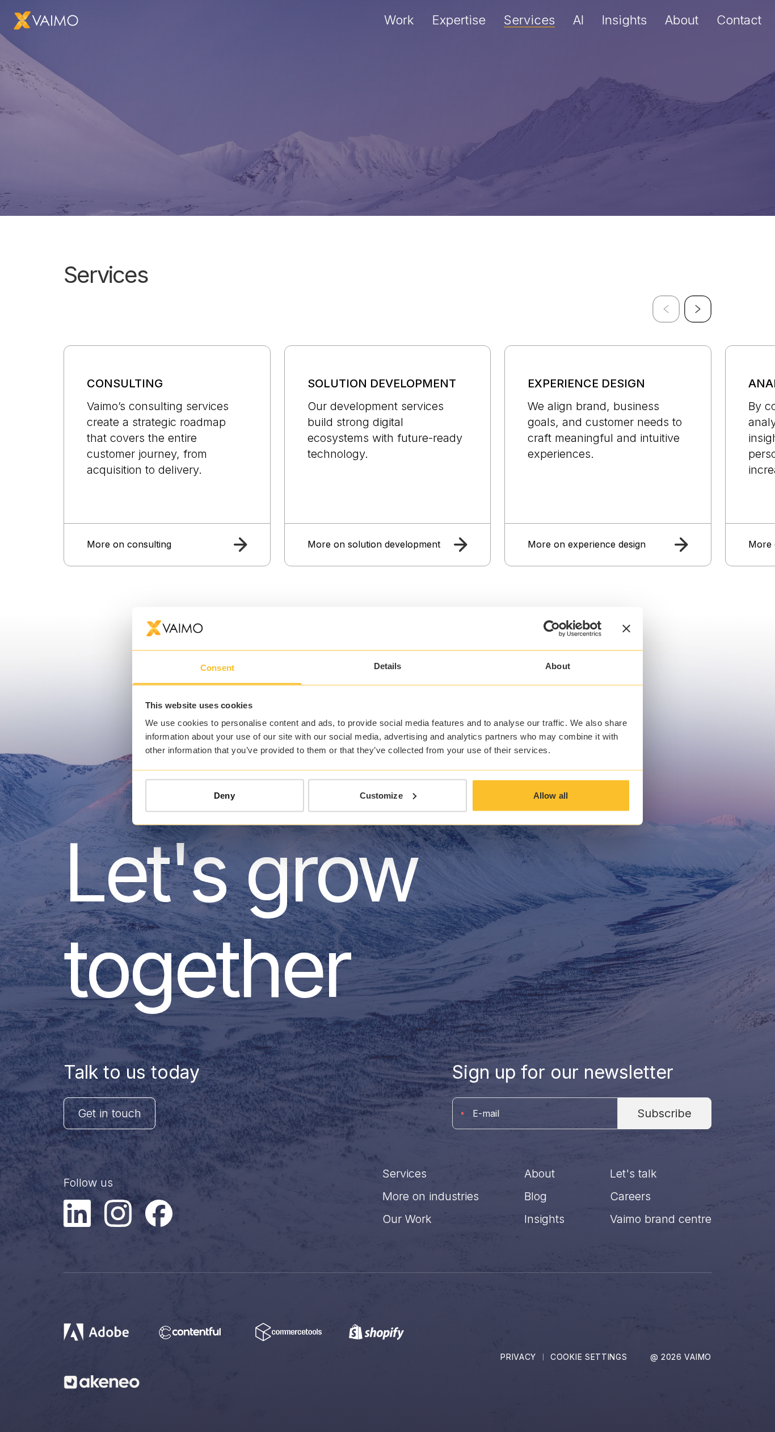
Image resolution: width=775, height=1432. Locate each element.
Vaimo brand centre (660, 1219)
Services (529, 19)
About (681, 19)
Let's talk (633, 1173)
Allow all (550, 795)
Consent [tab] (217, 668)
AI (578, 19)
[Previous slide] (666, 309)
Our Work (407, 1219)
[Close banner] (626, 628)
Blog (535, 1196)
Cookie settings (588, 1357)
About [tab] (557, 666)
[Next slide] (697, 309)
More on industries (430, 1196)
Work (399, 19)
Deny (224, 795)
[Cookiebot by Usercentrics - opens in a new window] (551, 628)
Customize (381, 795)
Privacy (518, 1357)
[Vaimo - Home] (46, 20)
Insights (624, 19)
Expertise (459, 19)
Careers (630, 1196)
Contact (739, 19)
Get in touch (109, 1113)
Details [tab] (388, 666)
